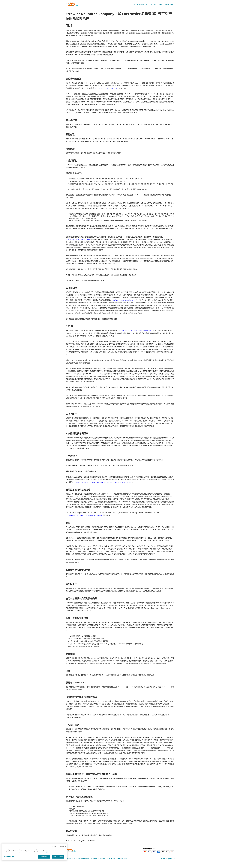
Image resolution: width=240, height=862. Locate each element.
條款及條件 (94, 858)
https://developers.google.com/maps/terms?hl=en (84, 515)
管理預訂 (153, 4)
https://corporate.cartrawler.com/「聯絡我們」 (135, 331)
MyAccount (169, 4)
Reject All (44, 856)
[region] (34, 852)
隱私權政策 (112, 858)
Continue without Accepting (59, 846)
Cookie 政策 (103, 858)
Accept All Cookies (58, 856)
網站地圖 (124, 858)
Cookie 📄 (44, 852)
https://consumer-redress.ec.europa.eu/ (118, 482)
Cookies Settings (9, 856)
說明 (160, 4)
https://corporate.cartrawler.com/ (106, 88)
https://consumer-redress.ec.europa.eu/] (88, 482)
